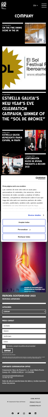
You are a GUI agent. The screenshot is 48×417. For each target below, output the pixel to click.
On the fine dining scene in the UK (12, 29)
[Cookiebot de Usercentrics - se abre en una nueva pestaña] (35, 178)
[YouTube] (30, 413)
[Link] (3, 5)
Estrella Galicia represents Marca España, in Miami (12, 137)
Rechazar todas (24, 237)
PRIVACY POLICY (35, 402)
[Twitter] (18, 413)
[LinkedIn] (35, 413)
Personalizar (23, 229)
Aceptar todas (24, 222)
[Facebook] (13, 413)
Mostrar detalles (34, 215)
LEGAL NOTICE (35, 398)
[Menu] (44, 5)
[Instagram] (24, 413)
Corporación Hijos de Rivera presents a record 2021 (35, 162)
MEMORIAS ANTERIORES (11, 299)
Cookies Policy (35, 405)
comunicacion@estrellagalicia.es (13, 376)
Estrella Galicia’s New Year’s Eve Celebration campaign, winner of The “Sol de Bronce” (23, 108)
